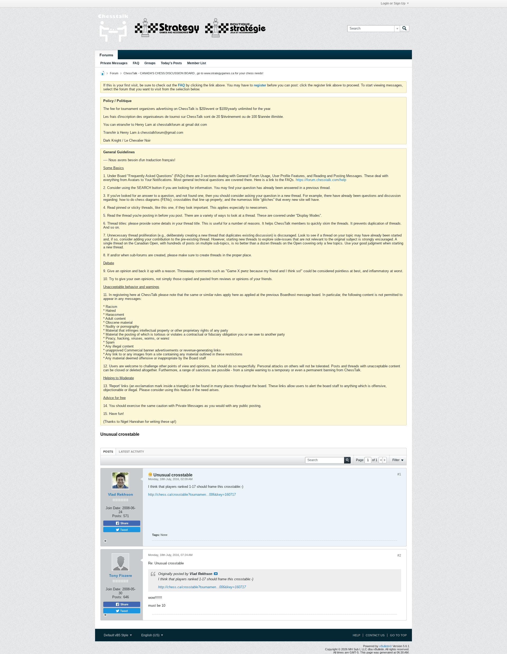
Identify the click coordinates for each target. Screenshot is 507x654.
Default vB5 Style (116, 635)
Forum (114, 73)
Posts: (117, 516)
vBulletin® (385, 646)
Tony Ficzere (120, 575)
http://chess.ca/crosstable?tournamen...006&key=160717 (192, 495)
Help (356, 635)
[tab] (108, 451)
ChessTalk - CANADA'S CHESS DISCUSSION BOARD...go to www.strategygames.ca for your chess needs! (193, 73)
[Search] (404, 28)
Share (124, 523)
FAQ (136, 63)
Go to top (398, 635)
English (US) (150, 635)
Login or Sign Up (393, 3)
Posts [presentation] (108, 451)
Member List (196, 63)
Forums (106, 55)
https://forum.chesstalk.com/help (321, 180)
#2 (399, 555)
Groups (150, 63)
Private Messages (114, 63)
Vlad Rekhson (120, 494)
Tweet (123, 529)
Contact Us (375, 635)
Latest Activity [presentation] (131, 451)
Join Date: (113, 508)
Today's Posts (171, 63)
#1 (399, 474)
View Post (216, 573)
